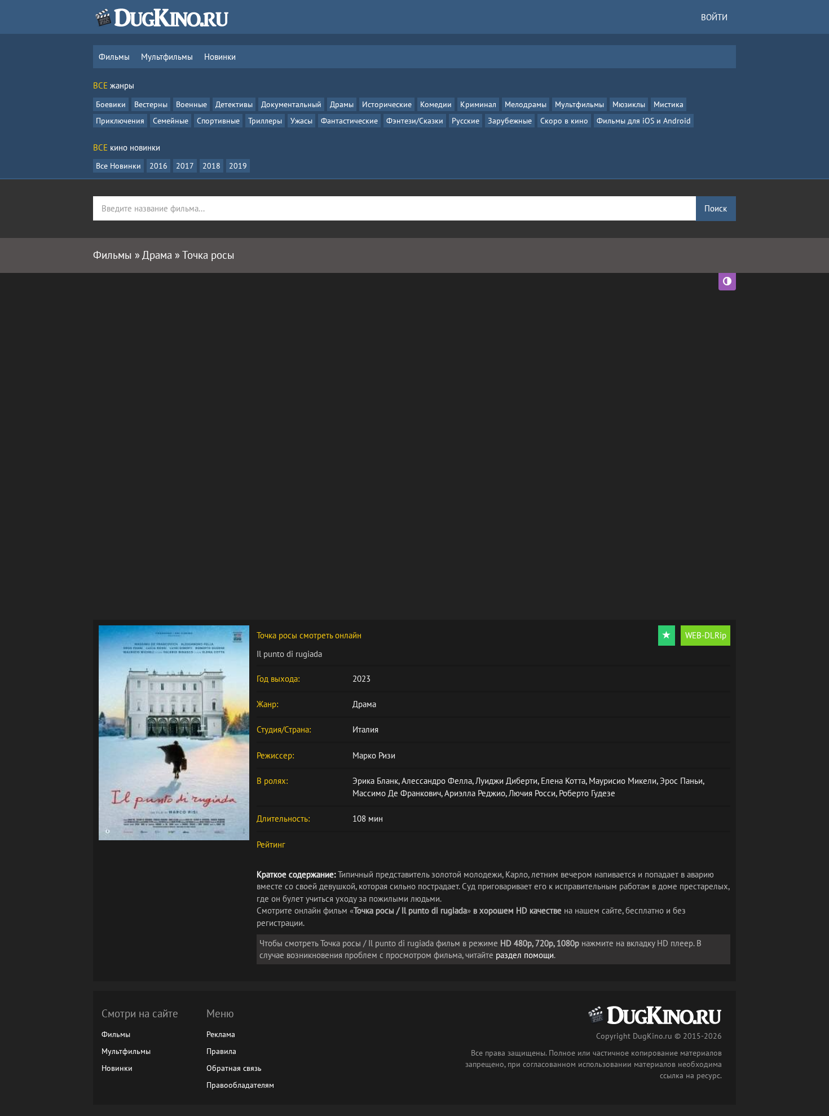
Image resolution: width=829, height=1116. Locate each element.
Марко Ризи (373, 755)
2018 (211, 166)
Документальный (291, 104)
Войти (714, 17)
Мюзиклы (628, 104)
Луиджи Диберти (506, 780)
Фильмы (114, 56)
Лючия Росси (532, 793)
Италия (365, 729)
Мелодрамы (525, 104)
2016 (158, 166)
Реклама (220, 1034)
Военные (191, 104)
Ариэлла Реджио (474, 793)
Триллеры (265, 121)
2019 (238, 166)
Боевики (111, 104)
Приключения (120, 121)
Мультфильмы (167, 56)
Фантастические (349, 121)
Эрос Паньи (681, 780)
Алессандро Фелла (437, 780)
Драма (364, 704)
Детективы (234, 104)
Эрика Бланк (375, 780)
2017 (185, 166)
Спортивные (218, 121)
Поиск (715, 208)
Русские (465, 121)
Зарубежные (510, 121)
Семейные (170, 121)
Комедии (436, 104)
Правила (221, 1051)
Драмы (342, 104)
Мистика (669, 104)
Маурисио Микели (622, 780)
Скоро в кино (564, 121)
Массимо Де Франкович (396, 793)
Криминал (478, 104)
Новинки (220, 56)
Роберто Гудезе (587, 793)
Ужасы (301, 121)
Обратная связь (234, 1068)
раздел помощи (525, 955)
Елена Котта (563, 780)
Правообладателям (240, 1085)
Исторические (387, 104)
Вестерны (150, 104)
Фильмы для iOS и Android (644, 121)
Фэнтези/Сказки (414, 121)
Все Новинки (118, 166)
